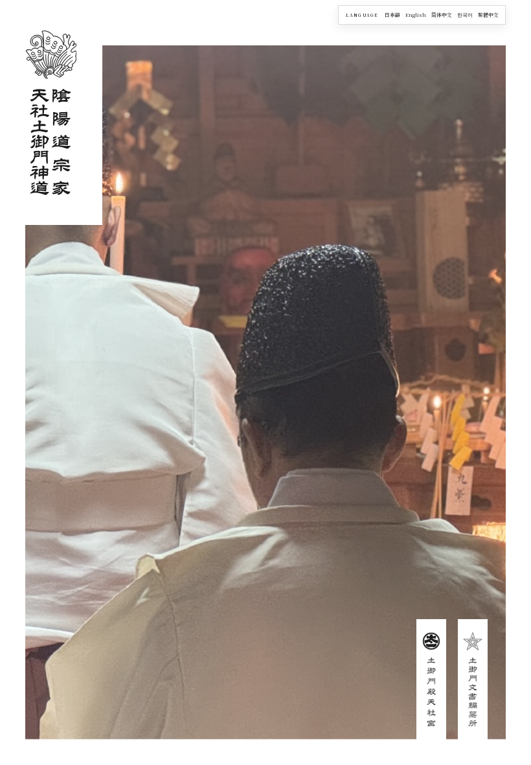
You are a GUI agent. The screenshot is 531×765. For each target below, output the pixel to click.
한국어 (465, 14)
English (415, 14)
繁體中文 (488, 14)
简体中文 (441, 14)
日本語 (392, 14)
